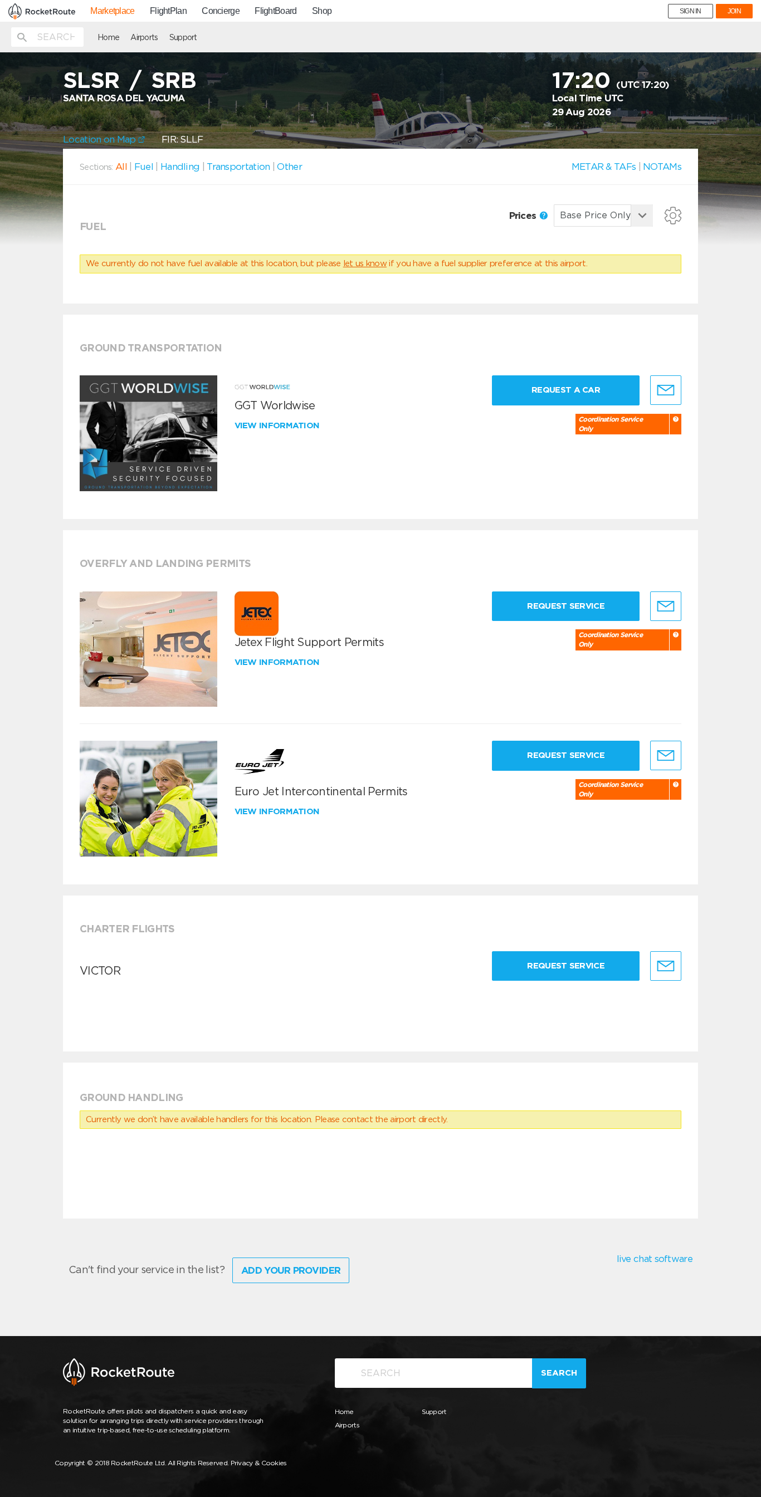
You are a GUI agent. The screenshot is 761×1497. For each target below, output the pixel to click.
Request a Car (565, 390)
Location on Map (100, 139)
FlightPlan (168, 11)
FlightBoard (275, 11)
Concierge (221, 11)
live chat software (654, 1258)
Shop (321, 11)
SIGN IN (690, 11)
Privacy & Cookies (259, 1463)
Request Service (565, 606)
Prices (524, 215)
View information (278, 425)
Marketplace (112, 11)
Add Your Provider (290, 1270)
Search (559, 1373)
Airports (144, 37)
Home (108, 37)
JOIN (734, 11)
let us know (365, 263)
